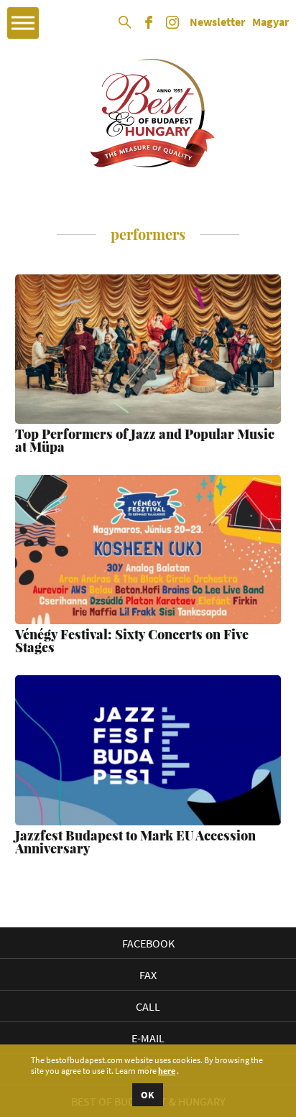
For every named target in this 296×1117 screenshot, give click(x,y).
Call (148, 1006)
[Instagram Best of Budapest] (172, 27)
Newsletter (217, 22)
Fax (148, 975)
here (166, 1071)
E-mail (148, 1038)
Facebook (148, 943)
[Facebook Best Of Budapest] (148, 27)
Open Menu (23, 23)
